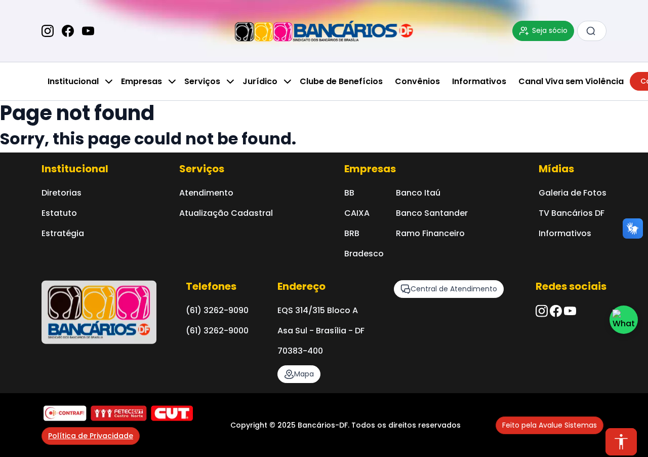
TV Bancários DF (571, 213)
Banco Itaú (418, 193)
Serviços (202, 81)
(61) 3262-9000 (217, 330)
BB (349, 193)
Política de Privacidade (90, 436)
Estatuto (59, 213)
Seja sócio (550, 30)
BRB (351, 233)
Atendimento (206, 193)
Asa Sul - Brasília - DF (320, 330)
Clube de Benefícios (341, 81)
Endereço (301, 286)
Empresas (141, 81)
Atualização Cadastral (226, 213)
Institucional (73, 81)
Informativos (479, 81)
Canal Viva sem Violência (571, 81)
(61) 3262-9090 (217, 310)
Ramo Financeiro (430, 233)
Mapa (304, 374)
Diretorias (62, 193)
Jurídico (259, 81)
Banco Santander (432, 213)
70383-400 (300, 351)
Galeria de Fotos (572, 193)
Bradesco (364, 253)
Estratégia (63, 233)
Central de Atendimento (454, 289)
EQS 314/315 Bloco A (317, 310)
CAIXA (357, 213)
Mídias (556, 169)
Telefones (211, 286)
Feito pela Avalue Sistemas (549, 425)
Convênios (417, 81)
